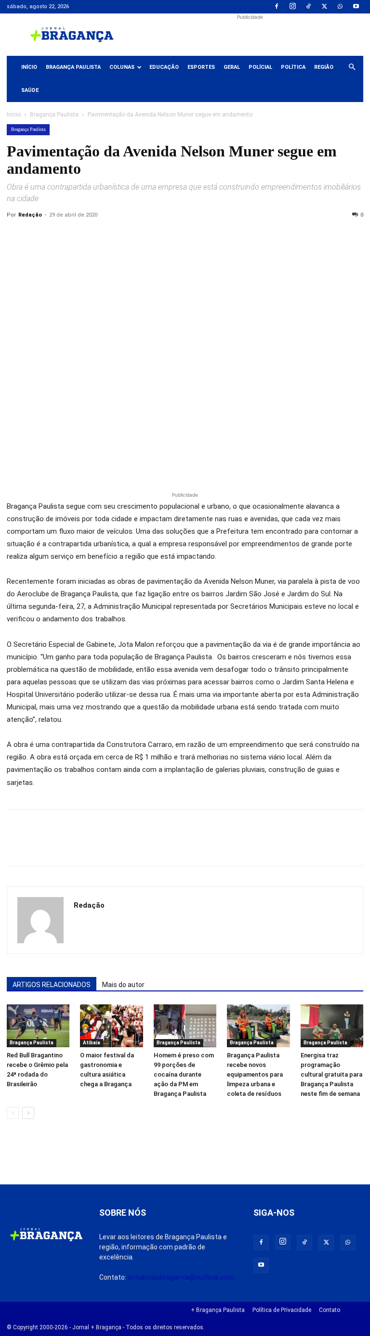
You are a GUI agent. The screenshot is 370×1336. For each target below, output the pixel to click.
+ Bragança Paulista (218, 1310)
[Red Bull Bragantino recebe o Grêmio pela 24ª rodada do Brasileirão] (38, 1026)
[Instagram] (292, 6)
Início (29, 67)
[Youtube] (356, 6)
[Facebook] (276, 6)
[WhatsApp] (340, 6)
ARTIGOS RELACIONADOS (52, 985)
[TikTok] (308, 6)
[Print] (127, 236)
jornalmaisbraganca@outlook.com (181, 1277)
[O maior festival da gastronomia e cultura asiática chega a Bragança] (111, 1026)
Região (323, 67)
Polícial (260, 67)
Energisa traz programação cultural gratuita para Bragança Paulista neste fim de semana (331, 1074)
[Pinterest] (82, 236)
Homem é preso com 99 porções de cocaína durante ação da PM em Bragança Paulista (184, 1074)
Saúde (30, 90)
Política (293, 67)
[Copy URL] (16, 236)
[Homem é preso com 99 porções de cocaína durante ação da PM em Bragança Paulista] (185, 1026)
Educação (164, 67)
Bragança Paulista (73, 67)
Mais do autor (123, 985)
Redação (30, 215)
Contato (329, 1310)
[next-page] (28, 1113)
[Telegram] (149, 236)
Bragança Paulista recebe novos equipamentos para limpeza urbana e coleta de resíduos (255, 1074)
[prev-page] (13, 1113)
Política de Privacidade (281, 1310)
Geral (232, 67)
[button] (351, 67)
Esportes (201, 67)
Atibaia (91, 1042)
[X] (324, 6)
